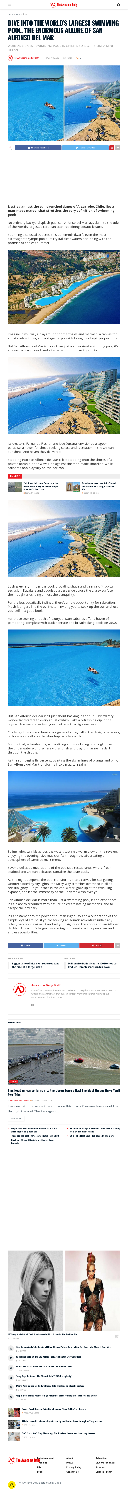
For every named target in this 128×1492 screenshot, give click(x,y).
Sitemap (100, 1467)
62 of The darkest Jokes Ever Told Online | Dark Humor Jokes (44, 1366)
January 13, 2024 (52, 57)
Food (39, 1471)
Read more (16, 1118)
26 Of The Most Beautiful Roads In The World (92, 1135)
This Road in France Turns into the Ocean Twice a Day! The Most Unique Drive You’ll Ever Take (40, 486)
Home (10, 14)
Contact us (72, 1471)
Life (39, 1467)
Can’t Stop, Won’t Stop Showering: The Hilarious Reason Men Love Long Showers (58, 1433)
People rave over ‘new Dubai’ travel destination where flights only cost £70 (99, 486)
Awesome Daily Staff (28, 57)
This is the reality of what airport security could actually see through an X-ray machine (62, 1421)
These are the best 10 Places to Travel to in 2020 (35, 1135)
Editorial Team (104, 1471)
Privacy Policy (74, 1467)
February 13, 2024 (32, 493)
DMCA (69, 1462)
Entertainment (45, 1458)
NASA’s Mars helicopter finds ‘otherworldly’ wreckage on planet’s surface (50, 1385)
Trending (42, 1462)
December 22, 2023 (91, 493)
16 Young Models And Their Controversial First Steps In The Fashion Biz (42, 1334)
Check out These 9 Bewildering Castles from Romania (32, 1141)
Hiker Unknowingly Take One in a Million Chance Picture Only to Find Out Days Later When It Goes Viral (63, 1347)
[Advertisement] (64, 178)
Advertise (101, 1458)
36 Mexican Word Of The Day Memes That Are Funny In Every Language (48, 1356)
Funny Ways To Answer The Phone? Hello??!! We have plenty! (43, 1376)
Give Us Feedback (105, 1462)
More (18, 14)
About (69, 1458)
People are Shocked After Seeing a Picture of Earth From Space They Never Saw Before (56, 1395)
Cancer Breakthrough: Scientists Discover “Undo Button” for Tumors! (54, 1409)
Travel (25, 14)
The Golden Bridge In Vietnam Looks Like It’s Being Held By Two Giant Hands (95, 1130)
